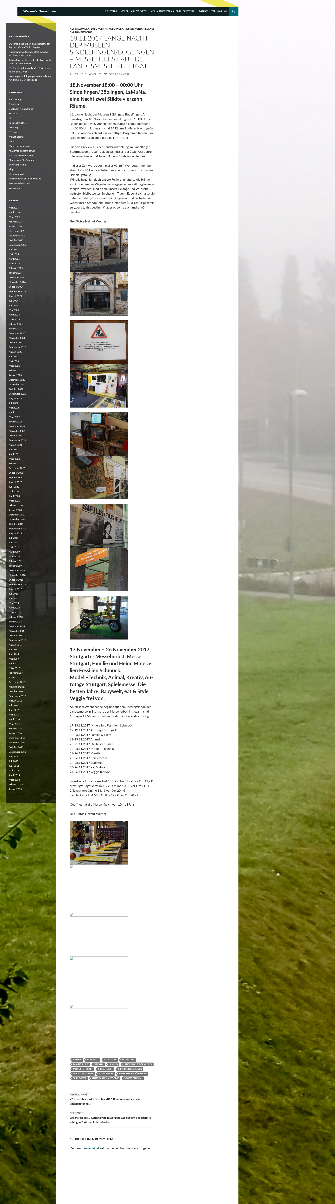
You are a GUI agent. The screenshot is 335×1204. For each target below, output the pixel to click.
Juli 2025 (13, 249)
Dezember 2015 (17, 738)
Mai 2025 (14, 254)
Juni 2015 (14, 766)
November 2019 (17, 519)
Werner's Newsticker (40, 11)
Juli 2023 (13, 356)
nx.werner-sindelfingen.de (22, 151)
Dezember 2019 (17, 515)
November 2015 (17, 742)
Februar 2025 (16, 268)
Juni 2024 (14, 305)
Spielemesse (79, 1078)
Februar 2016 (16, 728)
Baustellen (14, 104)
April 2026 (14, 212)
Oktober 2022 (16, 389)
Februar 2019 (16, 561)
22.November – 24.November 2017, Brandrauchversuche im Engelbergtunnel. (105, 1099)
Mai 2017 (14, 659)
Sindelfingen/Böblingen (133, 1074)
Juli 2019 (13, 538)
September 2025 (17, 245)
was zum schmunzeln (19, 183)
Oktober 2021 (16, 435)
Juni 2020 (14, 487)
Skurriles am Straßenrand (22, 160)
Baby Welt (93, 1060)
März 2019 (14, 556)
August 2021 (15, 445)
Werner (96, 74)
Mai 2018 (14, 603)
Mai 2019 (14, 547)
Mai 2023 (14, 361)
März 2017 (14, 668)
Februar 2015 (16, 784)
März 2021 (14, 459)
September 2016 (17, 696)
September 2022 (17, 394)
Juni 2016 (14, 710)
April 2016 (14, 719)
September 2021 (17, 440)
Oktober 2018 (16, 580)
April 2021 (14, 454)
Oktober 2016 (16, 691)
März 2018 (14, 612)
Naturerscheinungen (19, 146)
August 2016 (15, 701)
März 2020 (14, 501)
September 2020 (17, 477)
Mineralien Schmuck (130, 1069)
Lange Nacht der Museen (137, 1064)
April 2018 (14, 608)
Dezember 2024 (17, 277)
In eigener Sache (17, 123)
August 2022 (15, 398)
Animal (77, 1060)
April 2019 (14, 552)
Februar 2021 (16, 463)
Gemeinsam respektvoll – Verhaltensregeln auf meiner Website (157, 11)
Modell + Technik (83, 1074)
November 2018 (17, 575)
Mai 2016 (14, 715)
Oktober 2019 (16, 524)
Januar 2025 (15, 273)
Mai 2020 (14, 491)
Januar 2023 (15, 375)
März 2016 (14, 724)
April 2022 (14, 412)
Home (12, 118)
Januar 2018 (15, 622)
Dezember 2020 (17, 468)
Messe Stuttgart (83, 1069)
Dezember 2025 (17, 231)
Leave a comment (118, 74)
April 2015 (14, 775)
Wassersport (15, 188)
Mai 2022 (14, 408)
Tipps (12, 169)
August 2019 (15, 533)
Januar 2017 (15, 677)
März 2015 (14, 780)
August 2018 (15, 589)
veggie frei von (133, 1078)
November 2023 (17, 338)
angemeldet (91, 1148)
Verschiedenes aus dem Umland (25, 179)
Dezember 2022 (17, 380)
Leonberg (13, 127)
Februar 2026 (16, 222)
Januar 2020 (15, 510)
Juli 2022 (13, 403)
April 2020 (14, 496)
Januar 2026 (15, 226)
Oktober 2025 (16, 240)
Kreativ (98, 1064)
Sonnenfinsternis (17, 165)
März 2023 (14, 366)
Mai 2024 (14, 310)
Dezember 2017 (17, 626)
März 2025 (14, 263)
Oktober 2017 (16, 635)
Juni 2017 (14, 654)
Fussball (13, 113)
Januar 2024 (15, 329)
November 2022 (17, 384)
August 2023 (15, 352)
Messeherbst (105, 1069)
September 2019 (17, 528)
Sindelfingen (106, 1074)
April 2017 (14, 663)
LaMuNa (113, 1064)
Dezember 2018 (17, 570)
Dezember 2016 (17, 682)
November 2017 (17, 631)
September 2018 (17, 584)
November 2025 (17, 235)
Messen (129, 29)
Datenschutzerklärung (213, 11)
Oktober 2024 (16, 287)
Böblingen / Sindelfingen (107, 29)
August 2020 (15, 482)
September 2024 (17, 291)
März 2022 (14, 417)
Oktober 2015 (16, 747)
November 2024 (17, 282)
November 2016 (17, 687)
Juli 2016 (13, 705)
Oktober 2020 (16, 473)
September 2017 (17, 640)
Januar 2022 (15, 422)
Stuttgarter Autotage (105, 1078)
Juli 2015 (13, 761)
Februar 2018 (16, 617)
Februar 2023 (16, 370)
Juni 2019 (14, 542)
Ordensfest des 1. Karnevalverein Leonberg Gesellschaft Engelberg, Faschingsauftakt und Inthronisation (111, 1118)
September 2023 (17, 347)
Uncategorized (16, 174)
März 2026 (14, 217)
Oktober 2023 (16, 342)
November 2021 (17, 431)
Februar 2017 (16, 673)
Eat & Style (128, 1060)
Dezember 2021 (17, 426)
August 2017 (15, 645)
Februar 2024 (16, 324)
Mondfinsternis (16, 137)
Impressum (110, 11)
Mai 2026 (14, 208)
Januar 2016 (15, 733)
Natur (12, 141)
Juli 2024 (13, 301)
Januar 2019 (15, 566)
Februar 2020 (16, 505)
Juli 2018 (13, 594)
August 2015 (15, 756)
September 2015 (17, 752)
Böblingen (110, 1060)
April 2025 (14, 259)
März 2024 (14, 319)
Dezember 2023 (17, 333)
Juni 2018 (14, 598)
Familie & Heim (81, 1064)
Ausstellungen (79, 29)
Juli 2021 (13, 449)
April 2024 (14, 315)
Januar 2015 (15, 789)
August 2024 (15, 296)
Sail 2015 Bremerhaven (21, 155)
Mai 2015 (14, 770)
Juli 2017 (13, 649)
